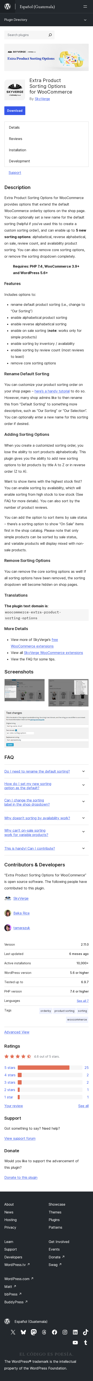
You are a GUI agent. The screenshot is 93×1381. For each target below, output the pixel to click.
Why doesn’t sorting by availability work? (37, 818)
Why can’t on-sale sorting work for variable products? (26, 832)
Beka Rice (21, 913)
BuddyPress (16, 1302)
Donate (57, 1257)
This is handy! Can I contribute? (29, 848)
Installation (17, 150)
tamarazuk (21, 928)
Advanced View (16, 1032)
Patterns (55, 1227)
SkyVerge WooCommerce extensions (53, 652)
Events (54, 1249)
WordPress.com (19, 1279)
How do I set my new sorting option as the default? (27, 786)
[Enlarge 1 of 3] (39, 685)
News (8, 1212)
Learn (8, 1241)
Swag (55, 1264)
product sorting (64, 1010)
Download (14, 110)
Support (15, 172)
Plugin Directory (15, 19)
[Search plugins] (50, 35)
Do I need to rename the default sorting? (37, 771)
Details (14, 127)
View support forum (19, 1138)
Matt (10, 1286)
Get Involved (59, 1241)
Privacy (10, 1227)
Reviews (15, 139)
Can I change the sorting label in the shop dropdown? (27, 802)
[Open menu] (86, 6)
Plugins (54, 1220)
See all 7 (83, 1000)
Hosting (10, 1220)
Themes (55, 1212)
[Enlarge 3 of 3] (83, 716)
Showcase (57, 1204)
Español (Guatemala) (31, 1321)
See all (83, 1106)
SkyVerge (42, 99)
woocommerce (77, 1019)
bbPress (13, 1294)
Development (19, 161)
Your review (13, 1106)
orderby (45, 1010)
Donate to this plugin (20, 1177)
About (9, 1204)
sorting (82, 1010)
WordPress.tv (17, 1264)
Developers (13, 1257)
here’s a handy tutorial (52, 391)
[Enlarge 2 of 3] (83, 685)
